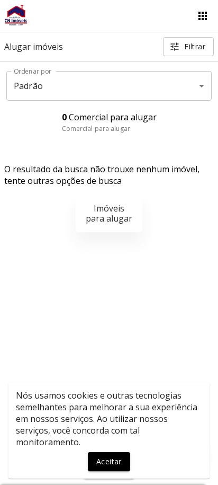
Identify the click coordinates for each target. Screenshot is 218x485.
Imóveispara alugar (109, 213)
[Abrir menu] (202, 16)
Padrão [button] (28, 86)
